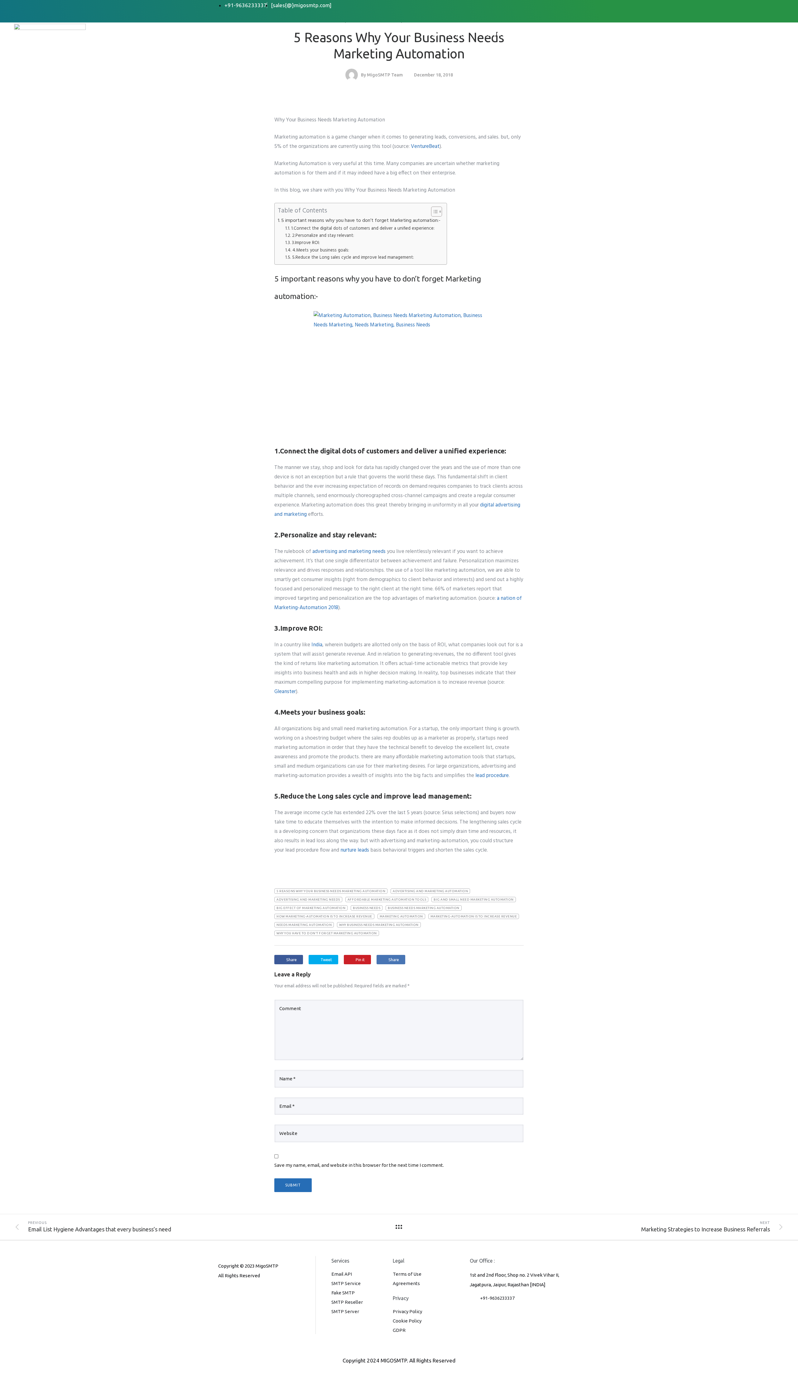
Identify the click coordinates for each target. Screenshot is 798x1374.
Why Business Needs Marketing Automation (379, 925)
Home (404, 34)
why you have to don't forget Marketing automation (326, 933)
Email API (341, 1274)
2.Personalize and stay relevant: (323, 235)
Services (457, 34)
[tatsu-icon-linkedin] (241, 1292)
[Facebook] (517, 5)
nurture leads (354, 850)
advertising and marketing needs (349, 551)
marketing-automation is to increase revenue (473, 916)
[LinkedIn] (542, 5)
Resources (497, 34)
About (429, 34)
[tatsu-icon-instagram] (231, 1292)
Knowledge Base (547, 34)
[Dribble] (554, 5)
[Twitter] (529, 5)
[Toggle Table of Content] (433, 211)
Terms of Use (407, 1274)
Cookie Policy (407, 1320)
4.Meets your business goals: (320, 250)
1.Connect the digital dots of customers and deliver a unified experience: (363, 228)
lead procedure (492, 775)
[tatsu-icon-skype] (252, 1292)
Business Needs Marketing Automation (423, 908)
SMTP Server (345, 1311)
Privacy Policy (407, 1311)
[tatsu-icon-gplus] (221, 1292)
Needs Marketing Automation (304, 925)
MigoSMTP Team (385, 74)
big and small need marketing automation (474, 899)
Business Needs (366, 908)
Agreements (406, 1283)
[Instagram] (567, 5)
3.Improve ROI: (306, 243)
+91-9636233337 (497, 1298)
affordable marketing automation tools (387, 899)
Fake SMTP (343, 1292)
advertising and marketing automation (430, 891)
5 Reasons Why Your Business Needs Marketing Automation (330, 891)
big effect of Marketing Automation (310, 908)
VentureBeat (425, 146)
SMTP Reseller (347, 1302)
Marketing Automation (401, 916)
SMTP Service (346, 1283)
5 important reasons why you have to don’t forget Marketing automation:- (360, 221)
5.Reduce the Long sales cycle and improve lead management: (353, 257)
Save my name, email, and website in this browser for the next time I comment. (359, 1165)
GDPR (399, 1330)
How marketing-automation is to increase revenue (324, 916)
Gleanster (285, 691)
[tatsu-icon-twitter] (261, 1292)
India (316, 645)
